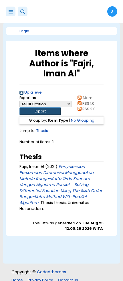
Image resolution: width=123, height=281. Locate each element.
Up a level (33, 92)
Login (24, 31)
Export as (27, 97)
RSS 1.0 (88, 103)
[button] (22, 11)
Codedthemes (51, 272)
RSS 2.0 (88, 108)
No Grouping (82, 120)
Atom (87, 97)
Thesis (42, 130)
